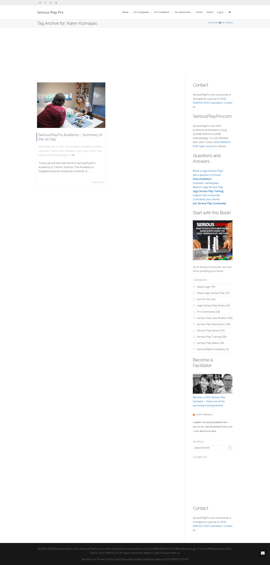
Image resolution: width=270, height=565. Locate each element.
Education (44, 150)
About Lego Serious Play (211, 293)
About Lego (203, 286)
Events (210, 12)
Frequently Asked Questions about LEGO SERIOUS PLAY (154, 559)
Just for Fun (203, 299)
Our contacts (227, 22)
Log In (220, 12)
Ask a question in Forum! (207, 175)
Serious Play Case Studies (211, 318)
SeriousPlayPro (61, 155)
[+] (71, 105)
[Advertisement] (135, 51)
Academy (97, 146)
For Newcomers (183, 12)
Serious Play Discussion (210, 324)
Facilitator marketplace (206, 183)
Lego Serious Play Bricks (211, 305)
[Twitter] (40, 2)
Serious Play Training (209, 336)
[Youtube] (56, 2)
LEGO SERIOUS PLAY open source (118, 553)
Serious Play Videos (208, 343)
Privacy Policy (105, 559)
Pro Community (206, 311)
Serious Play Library (208, 330)
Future (53, 150)
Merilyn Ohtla (45, 155)
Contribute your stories (206, 199)
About (125, 12)
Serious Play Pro (50, 12)
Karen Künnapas (66, 150)
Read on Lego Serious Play (208, 187)
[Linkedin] (50, 2)
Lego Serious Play (92, 150)
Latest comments (204, 415)
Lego (79, 150)
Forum (199, 12)
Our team (214, 22)
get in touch (163, 553)
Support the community (206, 195)
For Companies (142, 12)
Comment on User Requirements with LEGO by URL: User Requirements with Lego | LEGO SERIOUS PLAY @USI (212, 426)
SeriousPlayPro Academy (78, 146)
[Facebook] (45, 2)
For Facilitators (162, 12)
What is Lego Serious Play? (208, 171)
